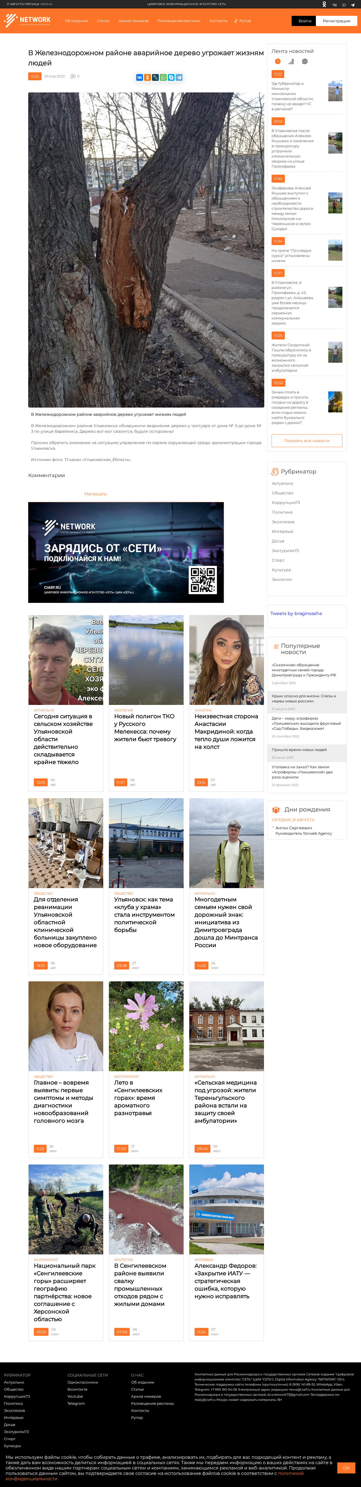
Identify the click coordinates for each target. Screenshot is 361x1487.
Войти (305, 20)
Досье (278, 541)
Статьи (137, 1389)
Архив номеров (146, 1396)
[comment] (305, 61)
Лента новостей (293, 51)
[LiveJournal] (155, 77)
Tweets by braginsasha (296, 613)
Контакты (219, 20)
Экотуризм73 (285, 550)
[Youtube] (344, 4)
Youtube (75, 1396)
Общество (282, 492)
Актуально (282, 483)
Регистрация (336, 20)
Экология (282, 579)
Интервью (282, 531)
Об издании (76, 20)
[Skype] (171, 77)
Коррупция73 (286, 502)
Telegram (76, 1403)
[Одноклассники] (324, 4)
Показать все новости (307, 440)
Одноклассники (82, 1382)
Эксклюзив (283, 521)
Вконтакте (77, 1389)
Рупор (245, 20)
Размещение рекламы (179, 20)
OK (346, 1468)
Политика (282, 512)
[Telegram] (353, 4)
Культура (281, 569)
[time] (278, 61)
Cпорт (278, 560)
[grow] (291, 61)
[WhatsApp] (163, 77)
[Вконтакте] (334, 4)
